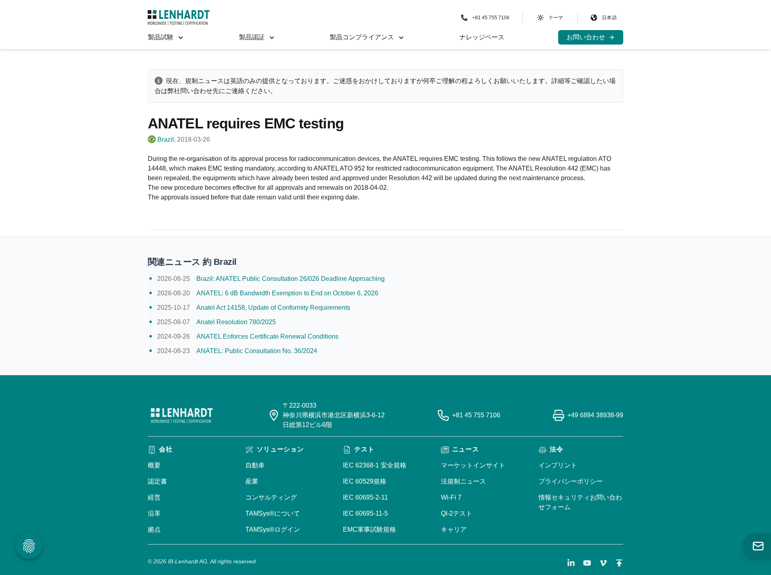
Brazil (165, 139)
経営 (154, 497)
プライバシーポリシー (570, 481)
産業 (251, 481)
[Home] (178, 17)
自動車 (255, 465)
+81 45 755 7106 (476, 415)
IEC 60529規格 (364, 481)
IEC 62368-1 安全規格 (374, 465)
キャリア (454, 529)
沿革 (154, 513)
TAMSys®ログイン (272, 529)
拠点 (154, 529)
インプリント (557, 465)
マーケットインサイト (473, 465)
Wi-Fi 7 (451, 497)
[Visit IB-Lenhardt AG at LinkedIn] (571, 563)
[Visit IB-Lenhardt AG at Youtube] (587, 563)
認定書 (157, 481)
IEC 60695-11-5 (365, 513)
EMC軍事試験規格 (369, 529)
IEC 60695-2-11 (365, 497)
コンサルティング (271, 497)
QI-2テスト (456, 513)
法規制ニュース (463, 481)
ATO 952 (352, 168)
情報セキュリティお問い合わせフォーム (580, 502)
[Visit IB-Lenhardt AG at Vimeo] (603, 563)
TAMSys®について (272, 513)
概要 (154, 465)
